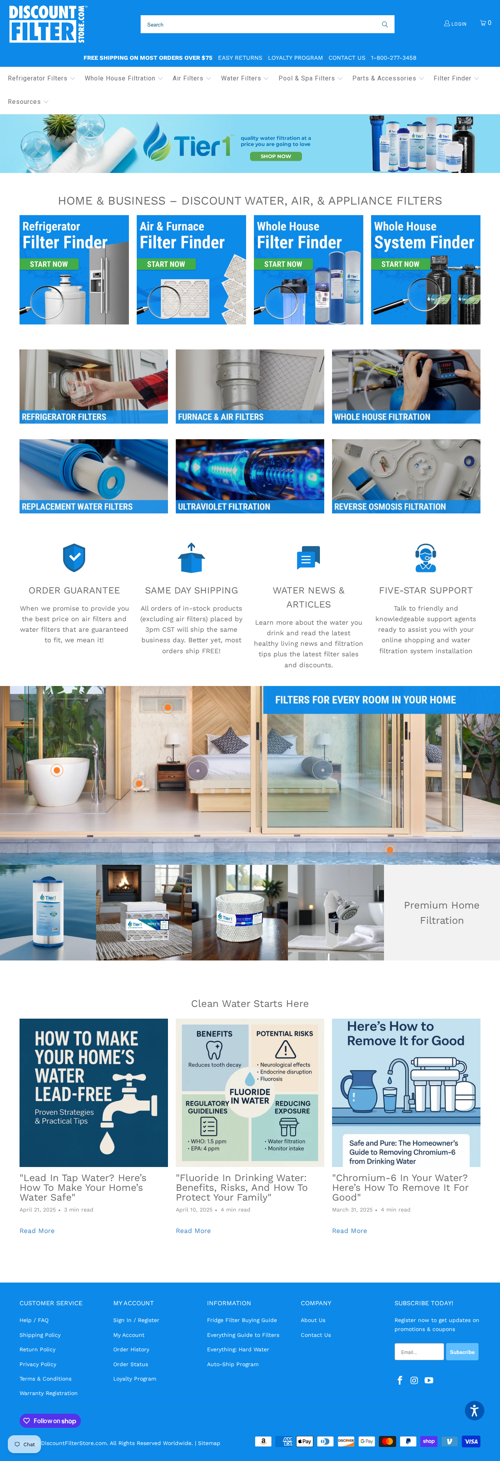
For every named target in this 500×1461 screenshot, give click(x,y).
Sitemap (209, 1443)
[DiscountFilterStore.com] (48, 24)
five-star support (426, 590)
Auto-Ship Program (233, 1364)
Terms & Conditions (45, 1378)
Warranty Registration (49, 1393)
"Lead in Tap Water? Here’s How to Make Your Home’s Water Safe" (83, 1187)
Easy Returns (240, 57)
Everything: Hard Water (238, 1349)
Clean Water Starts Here (250, 1003)
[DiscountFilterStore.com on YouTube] (429, 1381)
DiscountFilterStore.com (74, 1443)
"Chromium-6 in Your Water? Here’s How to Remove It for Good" (400, 1187)
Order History (131, 1349)
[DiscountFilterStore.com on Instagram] (415, 1381)
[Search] (384, 24)
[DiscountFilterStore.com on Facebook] (400, 1381)
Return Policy (37, 1349)
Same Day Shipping (191, 590)
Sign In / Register (136, 1320)
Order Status (130, 1364)
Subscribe (462, 1352)
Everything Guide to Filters (243, 1335)
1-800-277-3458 (393, 57)
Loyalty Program (295, 57)
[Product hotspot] (389, 850)
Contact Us (347, 57)
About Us (313, 1320)
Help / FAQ (34, 1320)
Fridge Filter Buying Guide (242, 1320)
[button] (42, 78)
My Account (129, 1335)
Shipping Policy (40, 1335)
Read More (37, 1231)
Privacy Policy (38, 1364)
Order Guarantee (74, 590)
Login (458, 24)
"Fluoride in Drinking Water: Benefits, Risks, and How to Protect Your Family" (242, 1187)
